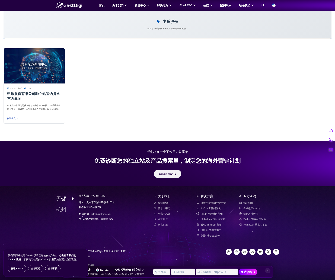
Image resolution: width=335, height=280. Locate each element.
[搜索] (263, 5)
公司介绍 (163, 203)
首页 (102, 5)
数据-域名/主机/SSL (211, 235)
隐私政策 (163, 224)
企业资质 (163, 219)
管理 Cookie (17, 268)
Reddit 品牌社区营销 (212, 214)
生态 (206, 5)
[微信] (237, 252)
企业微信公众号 (252, 208)
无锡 (61, 198)
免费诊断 (248, 272)
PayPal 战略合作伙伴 (254, 219)
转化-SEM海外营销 (211, 224)
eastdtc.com (107, 219)
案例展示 (225, 5)
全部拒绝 (35, 268)
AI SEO (187, 5)
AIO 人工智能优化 (211, 208)
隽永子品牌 (164, 214)
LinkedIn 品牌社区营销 (213, 219)
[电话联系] (331, 140)
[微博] (260, 252)
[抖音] (229, 252)
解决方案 (162, 5)
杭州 (61, 209)
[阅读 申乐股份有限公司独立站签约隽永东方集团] (34, 66)
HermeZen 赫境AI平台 (255, 224)
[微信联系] (331, 130)
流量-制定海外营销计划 (213, 203)
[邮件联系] (331, 149)
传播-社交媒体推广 (211, 230)
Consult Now (166, 174)
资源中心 (140, 5)
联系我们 (244, 5)
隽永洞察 (248, 203)
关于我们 (118, 5)
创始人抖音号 (250, 214)
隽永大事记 (164, 208)
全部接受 (53, 268)
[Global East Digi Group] (274, 5)
